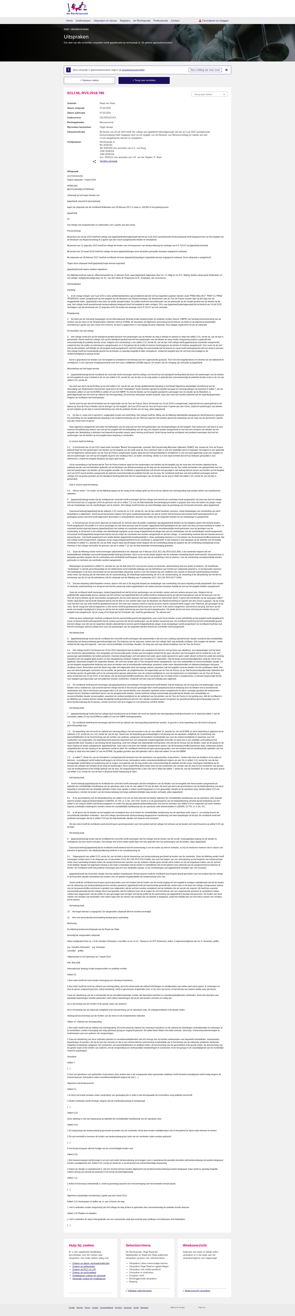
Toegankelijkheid (106, 1308)
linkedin (221, 1307)
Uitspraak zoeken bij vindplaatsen (89, 1278)
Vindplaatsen (74, 142)
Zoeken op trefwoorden (83, 1266)
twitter (208, 1307)
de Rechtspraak (141, 20)
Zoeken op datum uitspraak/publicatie (90, 1263)
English (72, 1308)
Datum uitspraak (76, 108)
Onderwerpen (83, 20)
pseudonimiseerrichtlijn (133, 70)
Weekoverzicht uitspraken (197, 1290)
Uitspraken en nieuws (105, 20)
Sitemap (79, 1308)
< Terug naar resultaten (144, 80)
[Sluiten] (226, 70)
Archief (136, 1308)
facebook (212, 1307)
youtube (226, 1307)
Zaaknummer (74, 117)
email (192, 1307)
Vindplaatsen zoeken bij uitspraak (89, 1275)
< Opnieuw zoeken (89, 80)
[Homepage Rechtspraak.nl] (76, 7)
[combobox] (209, 94)
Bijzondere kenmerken (79, 127)
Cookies (95, 1308)
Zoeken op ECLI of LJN (84, 1269)
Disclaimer (144, 1308)
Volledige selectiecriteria (140, 1290)
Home (69, 20)
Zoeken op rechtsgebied (84, 1272)
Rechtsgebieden (75, 122)
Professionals (160, 20)
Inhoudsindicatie (76, 132)
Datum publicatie (76, 113)
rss (188, 1307)
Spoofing (118, 1308)
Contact (175, 20)
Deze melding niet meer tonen (205, 70)
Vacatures (128, 1308)
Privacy (87, 1308)
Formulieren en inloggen (215, 20)
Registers (125, 20)
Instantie (71, 103)
